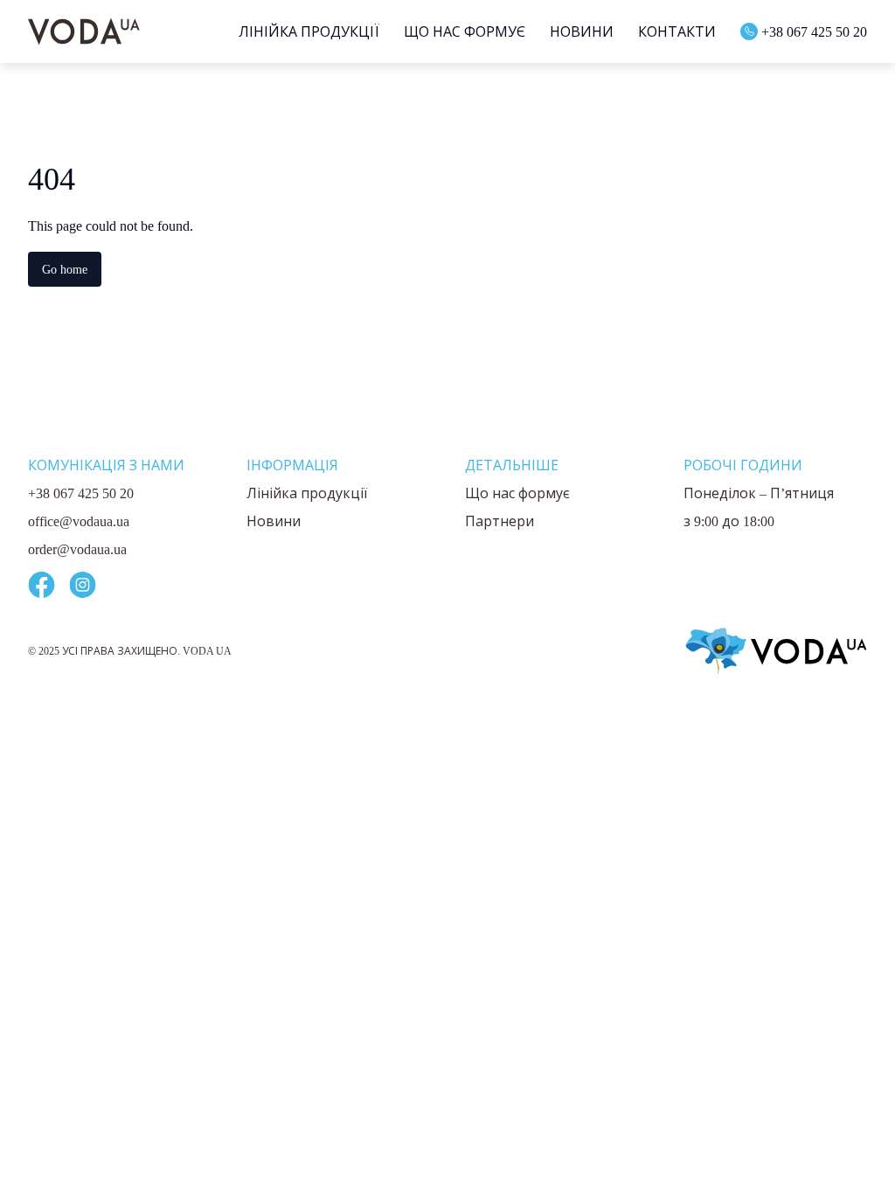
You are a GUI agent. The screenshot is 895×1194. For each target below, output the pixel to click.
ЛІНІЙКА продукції (297, 31)
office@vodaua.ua (85, 521)
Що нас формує (517, 493)
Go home (68, 268)
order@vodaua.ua (86, 549)
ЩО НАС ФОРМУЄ (453, 31)
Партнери (499, 521)
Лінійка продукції (306, 493)
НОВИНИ (570, 31)
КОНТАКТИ (665, 31)
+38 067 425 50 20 (808, 31)
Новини (273, 521)
